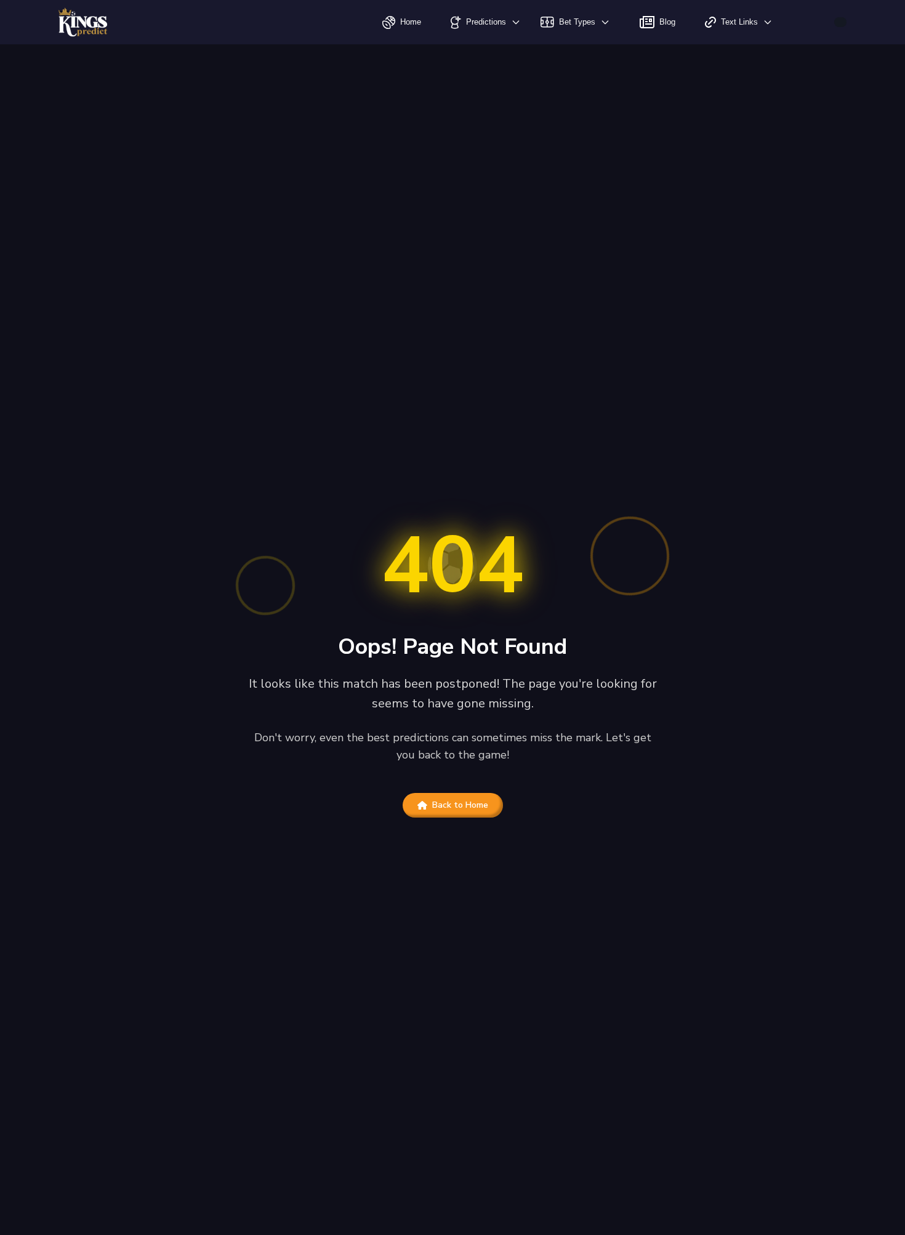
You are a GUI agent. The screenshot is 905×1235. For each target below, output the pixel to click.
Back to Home (460, 805)
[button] (840, 22)
